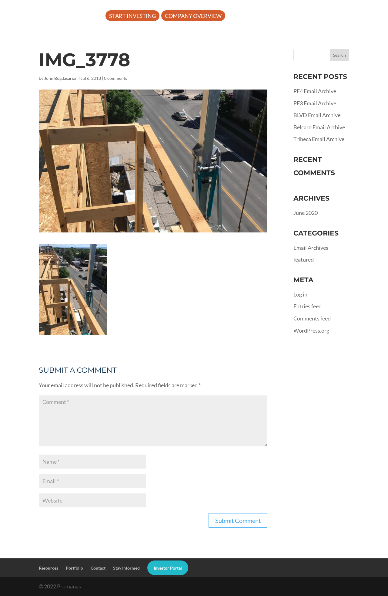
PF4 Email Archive (314, 91)
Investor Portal (133, 34)
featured (303, 259)
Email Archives (310, 247)
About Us (244, 16)
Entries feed (307, 306)
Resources (288, 16)
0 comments (115, 78)
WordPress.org (311, 330)
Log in (300, 294)
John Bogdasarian (61, 78)
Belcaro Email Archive (319, 127)
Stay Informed (126, 568)
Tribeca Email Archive (318, 139)
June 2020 (305, 212)
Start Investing (132, 16)
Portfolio (334, 16)
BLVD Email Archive (316, 115)
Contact (98, 568)
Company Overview (193, 16)
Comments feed (312, 318)
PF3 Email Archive (314, 103)
